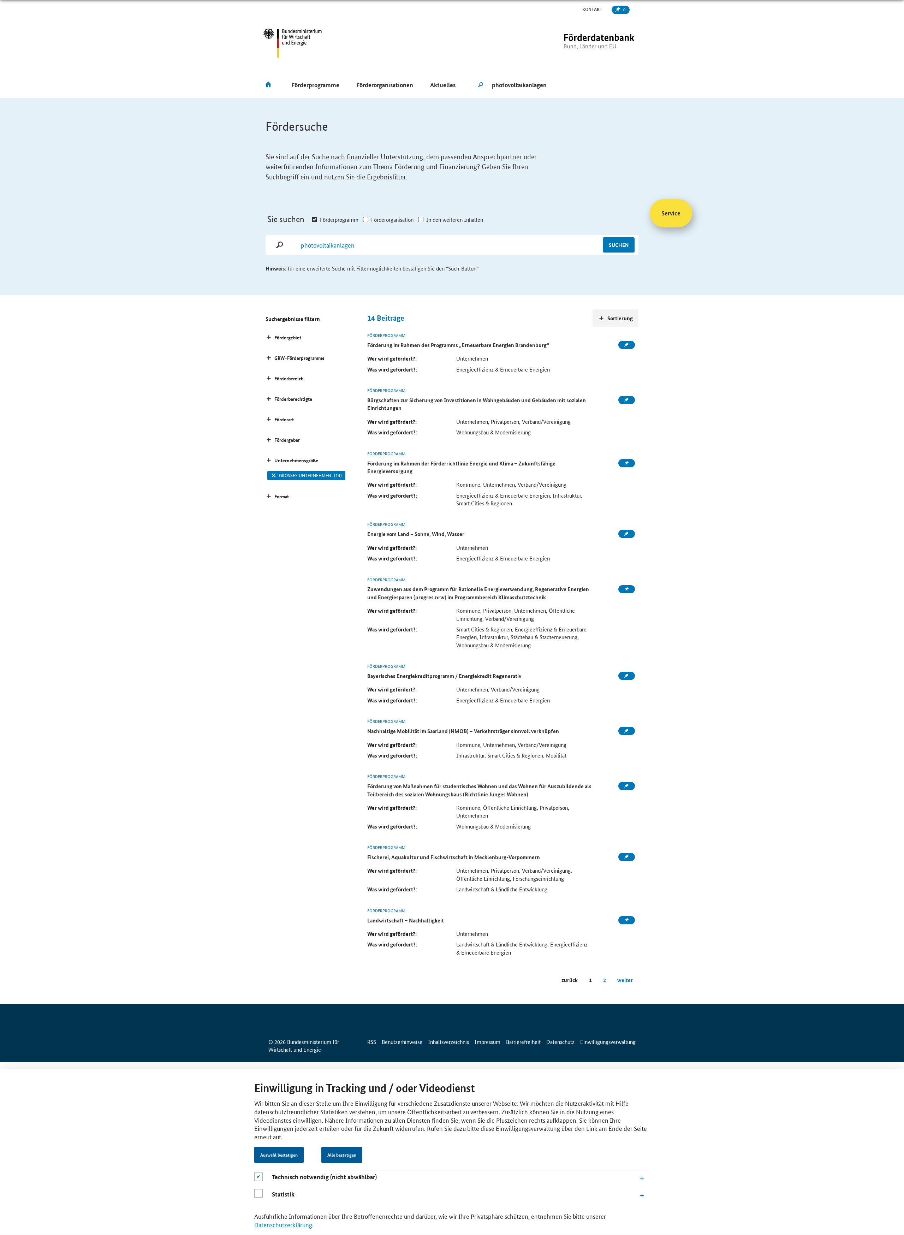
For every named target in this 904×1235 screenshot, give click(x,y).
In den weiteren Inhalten (454, 219)
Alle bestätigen (341, 1155)
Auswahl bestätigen (279, 1155)
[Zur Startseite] (584, 43)
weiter (625, 980)
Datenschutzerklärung (283, 1224)
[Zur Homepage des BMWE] (292, 43)
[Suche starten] (480, 85)
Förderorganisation (392, 219)
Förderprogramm (339, 219)
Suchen (619, 244)
